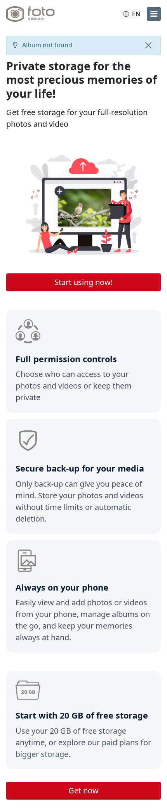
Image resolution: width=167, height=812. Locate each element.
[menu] (154, 14)
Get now (83, 790)
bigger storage (42, 754)
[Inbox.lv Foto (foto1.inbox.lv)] (38, 14)
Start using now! (83, 282)
